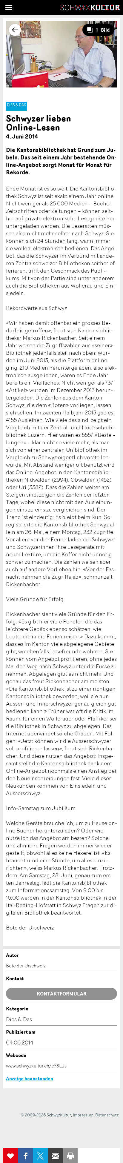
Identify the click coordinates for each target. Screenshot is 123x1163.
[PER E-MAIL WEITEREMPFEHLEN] (55, 1155)
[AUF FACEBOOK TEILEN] (25, 1155)
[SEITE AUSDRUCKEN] (70, 1155)
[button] (9, 7)
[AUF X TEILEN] (40, 1155)
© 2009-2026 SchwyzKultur (46, 1115)
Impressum (83, 1115)
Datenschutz (107, 1115)
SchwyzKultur (90, 7)
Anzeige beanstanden (29, 1078)
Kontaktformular (62, 993)
